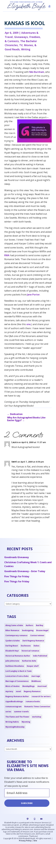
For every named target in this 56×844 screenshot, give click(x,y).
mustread (42, 686)
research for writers (41, 696)
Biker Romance (12, 630)
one (28, 324)
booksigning (27, 630)
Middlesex (36, 681)
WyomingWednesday (15, 727)
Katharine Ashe (29, 661)
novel (18, 691)
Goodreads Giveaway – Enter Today (24, 571)
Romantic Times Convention (37, 706)
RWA (6, 255)
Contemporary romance (16, 635)
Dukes (36, 645)
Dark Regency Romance (33, 640)
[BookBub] (41, 819)
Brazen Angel (42, 630)
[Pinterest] (27, 819)
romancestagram (13, 706)
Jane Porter (33, 294)
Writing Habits (12, 722)
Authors (29, 625)
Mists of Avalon (12, 686)
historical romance (30, 651)
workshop (36, 717)
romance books (33, 701)
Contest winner (37, 635)
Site (35, 840)
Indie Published (40, 656)
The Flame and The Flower (17, 717)
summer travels (21, 711)
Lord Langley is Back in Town (18, 671)
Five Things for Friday (16, 576)
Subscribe (27, 803)
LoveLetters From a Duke (17, 676)
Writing (25, 49)
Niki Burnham (36, 72)
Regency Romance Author (17, 696)
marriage (35, 676)
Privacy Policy (25, 840)
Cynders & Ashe (12, 640)
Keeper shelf (33, 666)
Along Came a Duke (14, 625)
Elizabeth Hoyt (12, 651)
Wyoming (26, 722)
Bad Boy (39, 625)
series (8, 711)
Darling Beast (11, 645)
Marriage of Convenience (17, 681)
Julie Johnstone (12, 661)
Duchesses (26, 645)
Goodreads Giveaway (16, 557)
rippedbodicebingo (14, 701)
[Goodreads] (34, 819)
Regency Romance (32, 691)
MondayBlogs (28, 686)
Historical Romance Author (17, 656)
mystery (9, 691)
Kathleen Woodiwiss (14, 666)
